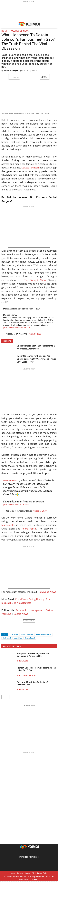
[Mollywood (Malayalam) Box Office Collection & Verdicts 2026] (8, 657)
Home (4, 30)
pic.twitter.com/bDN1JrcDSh (16, 504)
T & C (33, 873)
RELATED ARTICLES (12, 646)
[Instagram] (25, 852)
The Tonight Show (35, 280)
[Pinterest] (29, 852)
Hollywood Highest (26, 675)
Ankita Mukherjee (11, 71)
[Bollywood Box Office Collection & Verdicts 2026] (8, 686)
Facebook (21, 610)
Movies (47, 877)
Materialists (7, 525)
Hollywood (7, 638)
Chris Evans (14, 634)
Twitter (50, 610)
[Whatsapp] (13, 629)
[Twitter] (8, 629)
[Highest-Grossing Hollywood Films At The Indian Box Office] (8, 671)
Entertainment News (43, 634)
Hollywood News (19, 30)
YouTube (6, 613)
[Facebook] (3, 629)
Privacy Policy (42, 873)
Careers (27, 873)
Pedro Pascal (29, 528)
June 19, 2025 (35, 334)
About (13, 873)
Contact (20, 873)
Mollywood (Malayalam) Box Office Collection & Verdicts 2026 (33, 654)
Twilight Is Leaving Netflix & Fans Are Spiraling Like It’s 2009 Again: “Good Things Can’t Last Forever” (36, 359)
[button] (45, 77)
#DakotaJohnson (10, 480)
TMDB (36, 879)
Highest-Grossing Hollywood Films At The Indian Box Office (36, 669)
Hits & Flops (22, 661)
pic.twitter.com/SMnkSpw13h (16, 327)
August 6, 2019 (40, 511)
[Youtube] (37, 852)
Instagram (36, 610)
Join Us (16, 77)
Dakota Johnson (30, 167)
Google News (21, 613)
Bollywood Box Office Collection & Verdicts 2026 (32, 683)
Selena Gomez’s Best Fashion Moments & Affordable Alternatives (36, 347)
